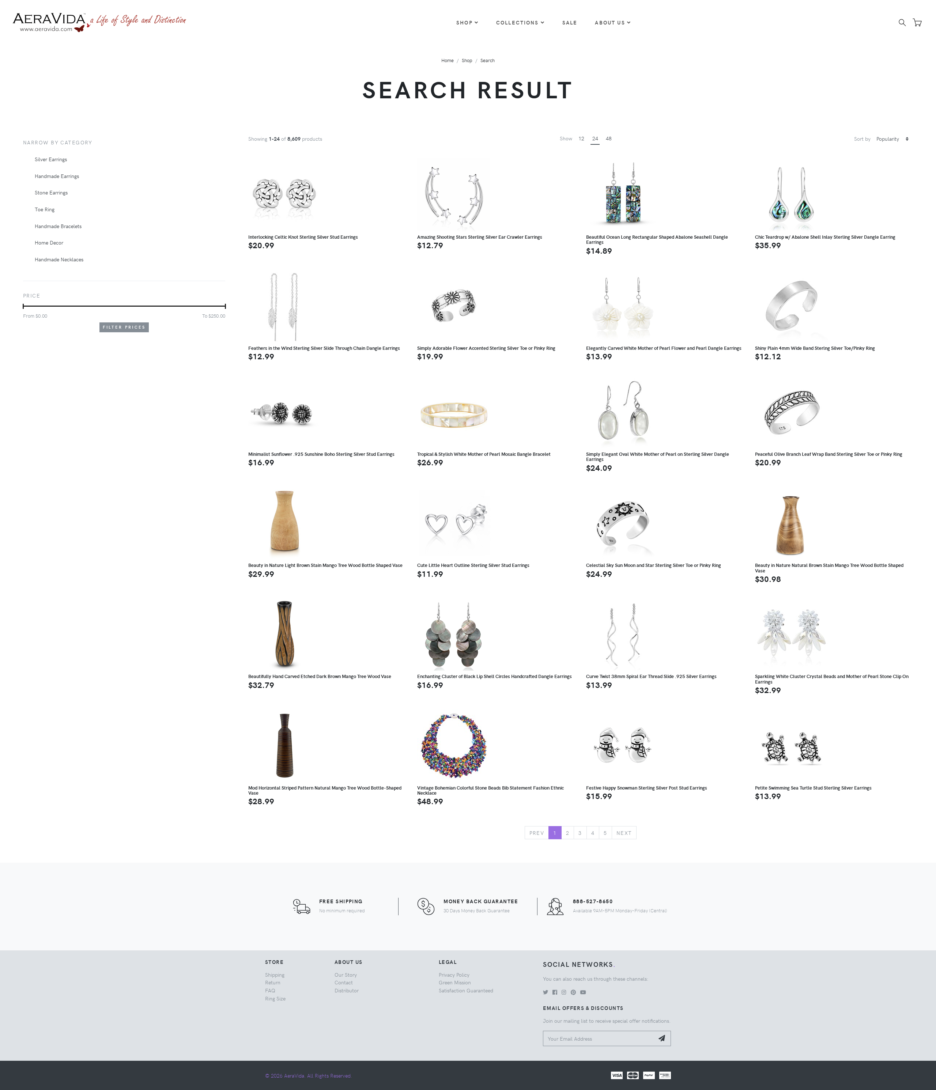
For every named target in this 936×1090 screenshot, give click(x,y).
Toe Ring (44, 209)
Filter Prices (124, 327)
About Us (610, 22)
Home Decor (49, 242)
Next (624, 832)
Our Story (346, 974)
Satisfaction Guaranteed (466, 990)
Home (447, 60)
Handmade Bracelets (58, 226)
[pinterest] (573, 992)
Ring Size (275, 998)
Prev (536, 832)
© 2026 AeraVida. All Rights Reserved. (308, 1075)
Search (487, 60)
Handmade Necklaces (59, 259)
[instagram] (564, 992)
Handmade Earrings (57, 175)
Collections (517, 22)
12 (581, 138)
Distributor (347, 990)
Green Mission (455, 982)
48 (609, 138)
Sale (570, 22)
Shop (464, 22)
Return (272, 982)
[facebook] (554, 992)
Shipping (274, 974)
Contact (344, 982)
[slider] (23, 306)
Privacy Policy (454, 974)
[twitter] (545, 992)
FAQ (270, 990)
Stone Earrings (51, 192)
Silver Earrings (51, 159)
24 (595, 138)
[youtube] (583, 992)
